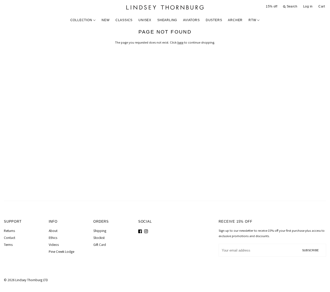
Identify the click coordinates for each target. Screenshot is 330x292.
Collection (81, 20)
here (180, 42)
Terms (8, 244)
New (105, 20)
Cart (321, 6)
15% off (271, 6)
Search (291, 6)
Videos (54, 244)
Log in (307, 6)
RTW (253, 20)
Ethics (53, 237)
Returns (9, 230)
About (53, 230)
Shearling (167, 20)
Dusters (214, 20)
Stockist (99, 237)
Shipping (99, 230)
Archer (235, 20)
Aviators (191, 20)
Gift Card (99, 244)
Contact (9, 237)
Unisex (144, 20)
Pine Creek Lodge (61, 251)
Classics (124, 20)
